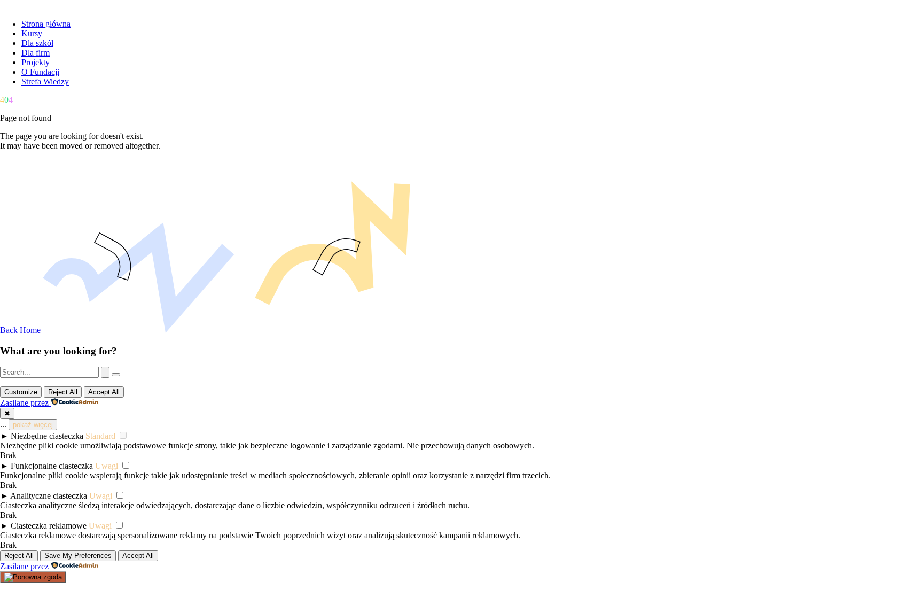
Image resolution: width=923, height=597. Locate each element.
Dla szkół (37, 43)
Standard (100, 435)
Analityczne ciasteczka (48, 495)
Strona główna (46, 23)
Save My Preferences (78, 556)
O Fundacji (40, 71)
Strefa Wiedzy (45, 81)
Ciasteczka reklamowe (49, 525)
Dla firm (35, 52)
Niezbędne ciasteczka (47, 435)
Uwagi (106, 465)
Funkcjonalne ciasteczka (52, 465)
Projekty (35, 62)
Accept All (104, 392)
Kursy (31, 33)
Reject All (62, 392)
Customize (20, 392)
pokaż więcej (33, 425)
